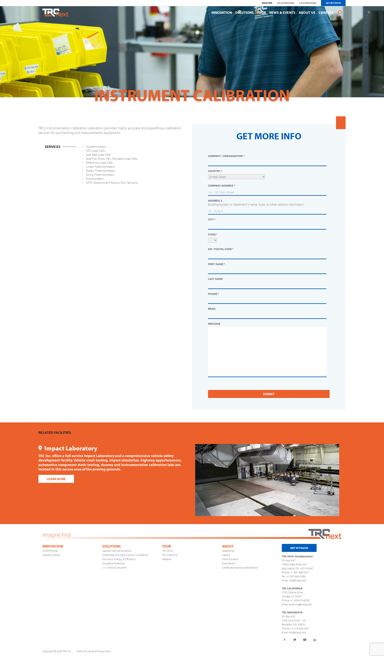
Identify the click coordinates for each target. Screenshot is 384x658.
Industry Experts (51, 555)
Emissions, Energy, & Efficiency (119, 559)
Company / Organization (226, 156)
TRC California (169, 555)
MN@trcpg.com (297, 632)
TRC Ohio (167, 551)
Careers (226, 555)
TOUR (166, 546)
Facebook (285, 640)
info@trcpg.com (297, 580)
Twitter (295, 640)
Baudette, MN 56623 (293, 624)
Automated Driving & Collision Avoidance (125, 555)
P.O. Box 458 (288, 616)
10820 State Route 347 (294, 564)
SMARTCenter (50, 551)
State (212, 234)
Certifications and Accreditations (240, 567)
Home (55, 13)
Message (214, 323)
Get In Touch (333, 2)
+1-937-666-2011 (300, 572)
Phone (213, 294)
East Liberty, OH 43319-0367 (298, 568)
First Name (216, 264)
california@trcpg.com (300, 604)
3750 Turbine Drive (292, 592)
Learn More (56, 479)
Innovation (52, 546)
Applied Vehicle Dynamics (116, 551)
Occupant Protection (113, 563)
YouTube (305, 640)
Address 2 (215, 200)
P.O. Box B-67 (289, 560)
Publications (228, 563)
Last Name (215, 279)
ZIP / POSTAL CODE (220, 249)
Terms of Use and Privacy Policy (94, 651)
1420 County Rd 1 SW (294, 620)
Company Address (221, 185)
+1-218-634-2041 (300, 628)
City (211, 219)
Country (215, 171)
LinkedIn (315, 640)
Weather (166, 559)
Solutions (111, 546)
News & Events (230, 559)
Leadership (228, 551)
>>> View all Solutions (114, 567)
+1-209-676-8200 (300, 600)
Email (212, 308)
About (228, 546)
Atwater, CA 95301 (292, 596)
